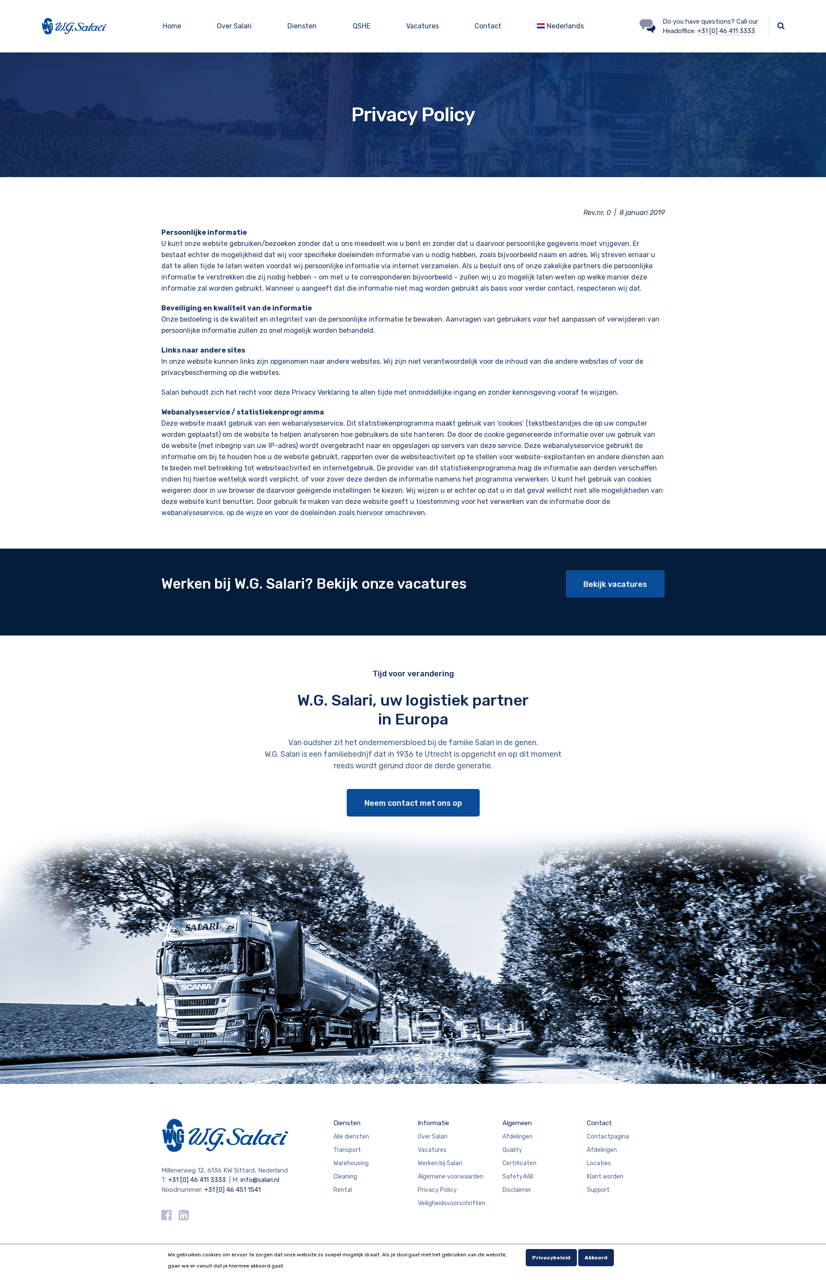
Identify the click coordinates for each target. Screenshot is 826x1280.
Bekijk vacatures (615, 584)
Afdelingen (517, 1136)
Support (598, 1190)
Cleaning (345, 1176)
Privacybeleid (551, 1258)
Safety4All (517, 1176)
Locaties (599, 1163)
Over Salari (234, 26)
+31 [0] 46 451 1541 (232, 1190)
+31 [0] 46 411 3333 (726, 31)
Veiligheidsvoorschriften (451, 1203)
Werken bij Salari (440, 1163)
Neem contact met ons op (413, 803)
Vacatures (422, 26)
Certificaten (519, 1163)
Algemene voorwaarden (451, 1176)
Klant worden (605, 1176)
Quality (512, 1150)
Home (172, 26)
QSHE (361, 26)
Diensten (302, 26)
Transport (347, 1150)
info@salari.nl (259, 1180)
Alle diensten (351, 1136)
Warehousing (351, 1163)
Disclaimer (516, 1190)
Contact (488, 26)
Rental (342, 1190)
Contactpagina (608, 1136)
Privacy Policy (437, 1190)
